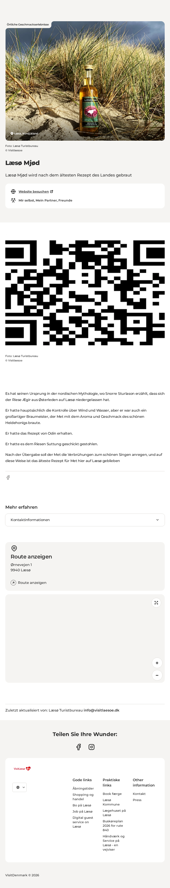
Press (137, 800)
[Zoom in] (157, 663)
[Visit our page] (78, 747)
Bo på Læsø (82, 805)
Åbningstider (83, 788)
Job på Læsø (83, 811)
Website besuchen (34, 192)
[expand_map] (156, 603)
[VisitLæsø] (22, 768)
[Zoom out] (157, 675)
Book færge (112, 794)
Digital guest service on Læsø (83, 822)
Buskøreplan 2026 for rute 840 (113, 825)
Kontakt (139, 794)
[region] (85, 638)
